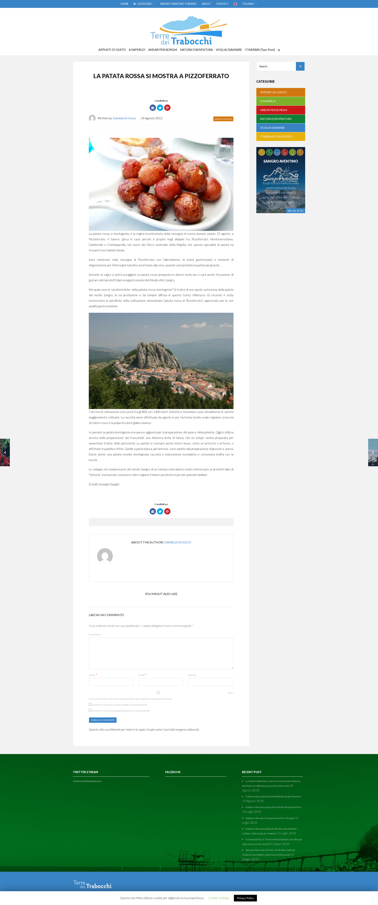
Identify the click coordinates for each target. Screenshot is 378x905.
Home (124, 3)
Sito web (192, 675)
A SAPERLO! (268, 101)
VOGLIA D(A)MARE (272, 127)
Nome (93, 675)
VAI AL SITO (296, 210)
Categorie (144, 3)
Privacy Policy (245, 898)
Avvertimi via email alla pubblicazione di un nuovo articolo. (121, 710)
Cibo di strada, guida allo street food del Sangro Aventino (273, 796)
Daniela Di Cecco (124, 118)
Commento (95, 634)
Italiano (248, 3)
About (206, 3)
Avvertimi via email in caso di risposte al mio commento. (119, 704)
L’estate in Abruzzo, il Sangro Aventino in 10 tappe (270, 818)
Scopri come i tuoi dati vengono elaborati (172, 729)
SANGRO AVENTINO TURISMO (178, 3)
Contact (222, 3)
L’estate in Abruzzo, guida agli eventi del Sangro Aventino (273, 807)
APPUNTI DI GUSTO (223, 119)
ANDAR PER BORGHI (273, 110)
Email (142, 675)
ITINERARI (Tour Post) (276, 136)
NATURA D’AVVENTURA (276, 118)
